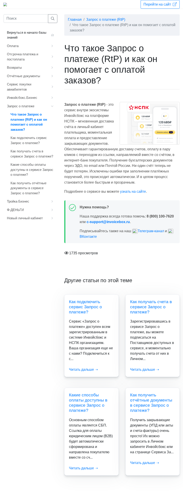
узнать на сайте (133, 191)
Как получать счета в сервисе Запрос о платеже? (151, 306)
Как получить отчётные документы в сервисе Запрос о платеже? (28, 188)
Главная (75, 19)
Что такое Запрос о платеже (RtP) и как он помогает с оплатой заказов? (28, 121)
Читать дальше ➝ (83, 369)
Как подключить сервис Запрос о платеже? (85, 306)
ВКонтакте (88, 236)
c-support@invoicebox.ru (108, 222)
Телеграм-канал (151, 231)
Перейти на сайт (157, 4)
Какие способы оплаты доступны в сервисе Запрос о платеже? (31, 169)
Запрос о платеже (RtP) (105, 19)
